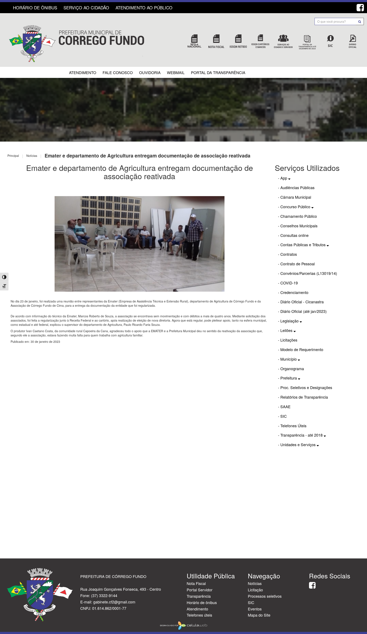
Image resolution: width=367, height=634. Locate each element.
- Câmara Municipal (294, 197)
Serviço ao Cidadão (86, 7)
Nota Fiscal (196, 583)
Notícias (255, 583)
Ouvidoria (150, 72)
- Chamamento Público (297, 216)
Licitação (255, 589)
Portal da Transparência (218, 72)
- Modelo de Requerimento (300, 349)
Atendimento (82, 72)
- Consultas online (293, 235)
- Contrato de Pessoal (296, 263)
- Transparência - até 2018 (301, 435)
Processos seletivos (265, 596)
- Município (288, 359)
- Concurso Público (294, 206)
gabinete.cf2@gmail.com (114, 601)
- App (283, 178)
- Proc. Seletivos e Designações (305, 387)
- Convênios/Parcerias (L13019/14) (307, 273)
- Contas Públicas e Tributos (302, 244)
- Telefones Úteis (292, 425)
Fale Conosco (118, 72)
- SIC (282, 416)
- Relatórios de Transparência (303, 397)
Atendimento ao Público (144, 7)
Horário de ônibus (202, 602)
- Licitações (287, 340)
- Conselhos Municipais (298, 225)
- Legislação (289, 320)
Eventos (255, 609)
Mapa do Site (259, 615)
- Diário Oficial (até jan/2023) (302, 311)
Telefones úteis (199, 615)
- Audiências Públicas (296, 187)
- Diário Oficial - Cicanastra (301, 301)
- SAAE (284, 406)
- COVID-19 (288, 282)
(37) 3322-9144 (104, 595)
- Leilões (286, 330)
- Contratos (287, 254)
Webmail (176, 72)
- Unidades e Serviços (297, 444)
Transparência (199, 596)
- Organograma (291, 368)
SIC (251, 602)
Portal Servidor (199, 589)
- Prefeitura (288, 378)
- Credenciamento (293, 292)
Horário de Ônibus (35, 7)
